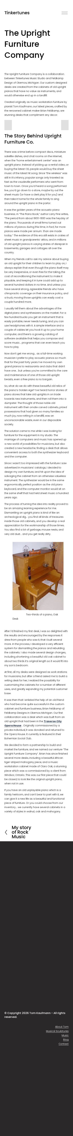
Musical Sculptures (57, 1031)
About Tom (62, 1026)
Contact (64, 1043)
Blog (66, 1039)
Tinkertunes (17, 13)
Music (65, 1035)
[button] (8, 125)
